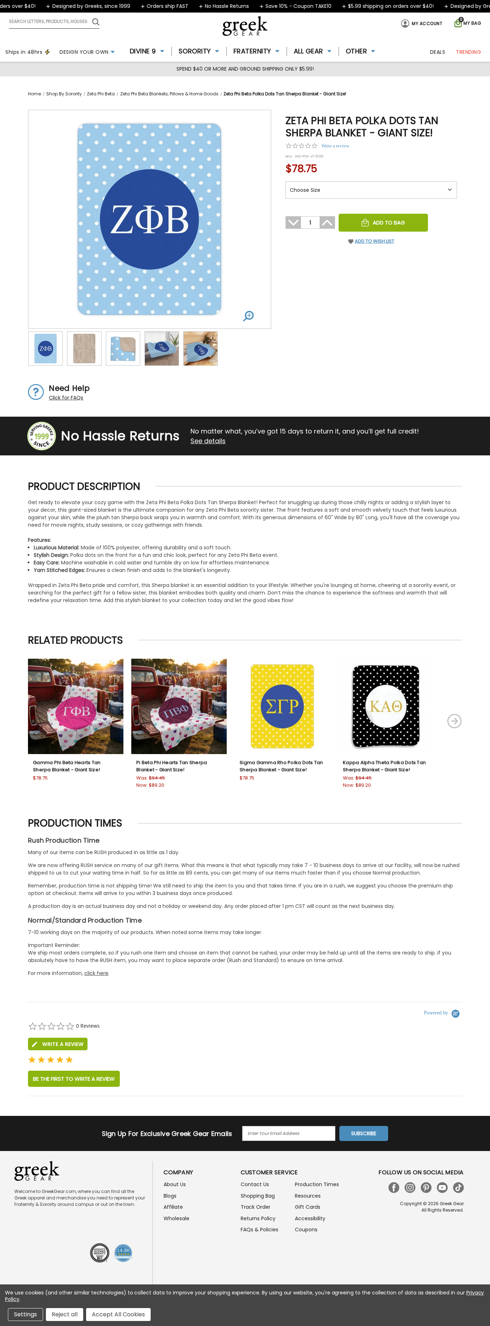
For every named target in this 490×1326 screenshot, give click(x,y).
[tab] (58, 1044)
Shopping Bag (258, 1195)
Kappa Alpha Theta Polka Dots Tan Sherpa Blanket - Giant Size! (384, 766)
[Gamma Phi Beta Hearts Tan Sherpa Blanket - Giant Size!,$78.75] (75, 706)
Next (454, 721)
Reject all (64, 1314)
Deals (438, 52)
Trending (468, 52)
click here (96, 973)
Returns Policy (258, 1218)
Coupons (306, 1229)
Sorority (195, 51)
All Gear (308, 51)
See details (208, 440)
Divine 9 (143, 51)
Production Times (317, 1184)
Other (356, 51)
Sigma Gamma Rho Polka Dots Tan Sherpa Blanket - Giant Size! (281, 766)
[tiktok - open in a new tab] (458, 1187)
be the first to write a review (74, 1079)
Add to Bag (389, 222)
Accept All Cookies (118, 1314)
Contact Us (255, 1184)
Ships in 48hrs (23, 52)
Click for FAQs (66, 397)
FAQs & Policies (259, 1229)
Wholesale (176, 1218)
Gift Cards (307, 1207)
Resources (308, 1195)
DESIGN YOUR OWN (84, 52)
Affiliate (173, 1207)
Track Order (255, 1207)
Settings (25, 1314)
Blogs (170, 1195)
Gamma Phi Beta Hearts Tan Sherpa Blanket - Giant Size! (66, 766)
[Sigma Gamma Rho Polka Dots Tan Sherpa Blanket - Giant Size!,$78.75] (282, 706)
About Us (175, 1184)
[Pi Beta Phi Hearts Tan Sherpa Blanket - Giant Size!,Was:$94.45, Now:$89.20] (179, 706)
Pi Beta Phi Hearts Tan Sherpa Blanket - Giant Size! (171, 766)
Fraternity (252, 51)
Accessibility (310, 1218)
